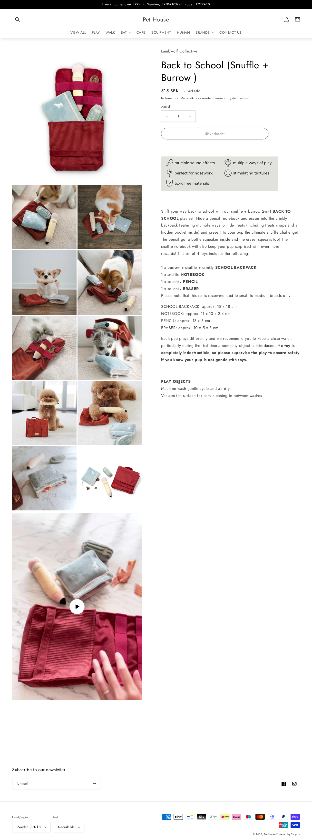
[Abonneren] (94, 783)
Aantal (165, 106)
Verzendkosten (191, 98)
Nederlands (66, 827)
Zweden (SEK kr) (29, 827)
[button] (17, 19)
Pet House (270, 834)
